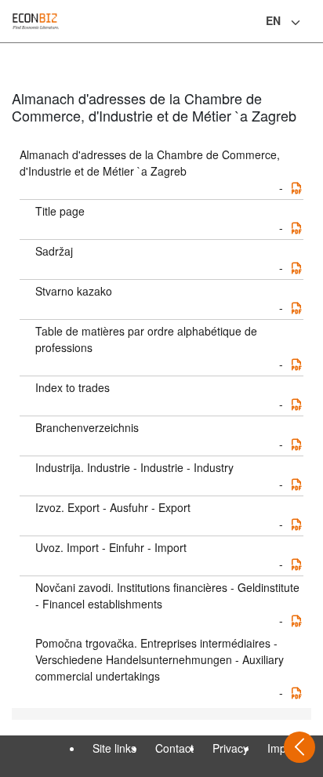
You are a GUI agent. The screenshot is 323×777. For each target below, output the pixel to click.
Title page (60, 211)
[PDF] (296, 188)
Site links (114, 748)
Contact (174, 748)
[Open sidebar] (299, 747)
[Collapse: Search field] (309, 22)
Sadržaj (54, 251)
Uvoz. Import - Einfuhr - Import (111, 547)
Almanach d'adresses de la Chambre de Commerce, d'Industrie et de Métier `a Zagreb (150, 163)
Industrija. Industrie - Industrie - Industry (134, 467)
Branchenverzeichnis (87, 427)
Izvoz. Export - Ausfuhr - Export (113, 507)
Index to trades (72, 387)
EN (273, 20)
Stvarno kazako (73, 291)
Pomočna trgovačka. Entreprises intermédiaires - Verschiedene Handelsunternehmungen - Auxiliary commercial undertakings (159, 659)
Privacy (230, 748)
